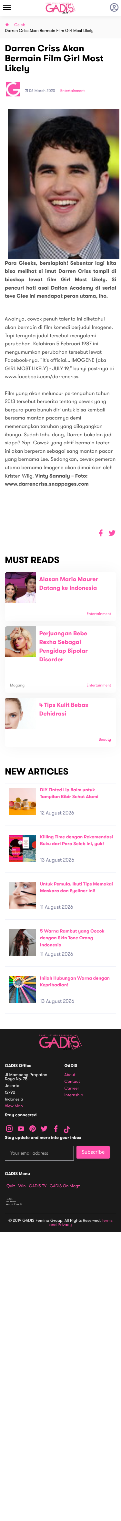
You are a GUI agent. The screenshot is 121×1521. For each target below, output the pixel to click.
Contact (72, 1082)
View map (14, 1106)
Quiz (10, 1186)
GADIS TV (37, 1186)
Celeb (19, 25)
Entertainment (72, 91)
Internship (74, 1095)
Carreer (72, 1088)
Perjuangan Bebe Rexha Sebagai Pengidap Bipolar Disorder (63, 647)
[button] (112, 533)
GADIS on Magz (65, 1186)
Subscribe (93, 1152)
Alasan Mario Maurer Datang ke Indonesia (68, 584)
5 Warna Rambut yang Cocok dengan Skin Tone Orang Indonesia (72, 938)
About (70, 1075)
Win (22, 1186)
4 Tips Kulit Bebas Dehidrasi (63, 709)
